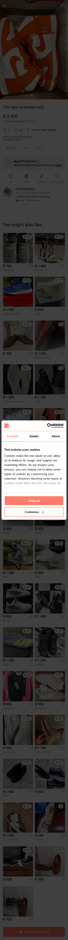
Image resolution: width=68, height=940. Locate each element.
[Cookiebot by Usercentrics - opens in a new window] (48, 425)
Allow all (34, 500)
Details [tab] (34, 436)
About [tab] (56, 436)
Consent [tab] (12, 436)
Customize (32, 511)
